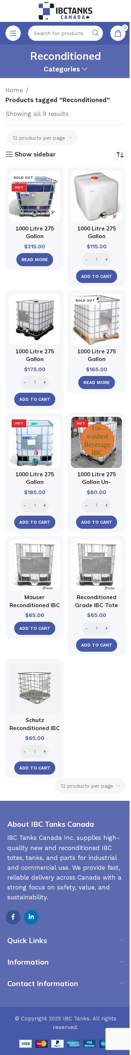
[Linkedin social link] (31, 917)
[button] (96, 276)
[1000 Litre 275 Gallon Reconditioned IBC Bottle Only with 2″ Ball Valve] (96, 196)
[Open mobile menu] (13, 33)
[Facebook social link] (13, 917)
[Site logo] (65, 10)
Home (14, 90)
